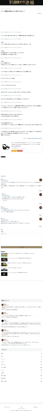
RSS (21, 407)
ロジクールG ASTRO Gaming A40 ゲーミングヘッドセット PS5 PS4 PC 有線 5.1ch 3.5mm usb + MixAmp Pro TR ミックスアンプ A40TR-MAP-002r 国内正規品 (25, 144)
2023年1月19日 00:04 (4, 219)
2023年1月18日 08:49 (4, 180)
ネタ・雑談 (3, 156)
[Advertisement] (21, 22)
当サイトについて (7, 407)
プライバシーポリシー (21, 408)
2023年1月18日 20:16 (4, 208)
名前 (2, 229)
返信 (40, 190)
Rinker (16, 147)
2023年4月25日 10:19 (5, 195)
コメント (3, 233)
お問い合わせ (35, 407)
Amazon (14, 150)
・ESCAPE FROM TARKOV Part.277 (34, 138)
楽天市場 (20, 150)
